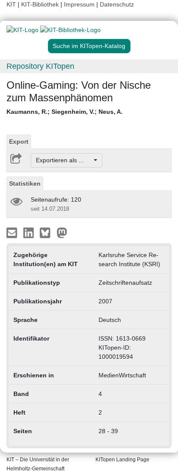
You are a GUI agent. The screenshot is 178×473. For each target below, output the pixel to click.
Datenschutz (117, 4)
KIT (11, 4)
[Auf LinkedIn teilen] (29, 232)
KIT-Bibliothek (40, 4)
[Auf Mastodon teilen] (62, 232)
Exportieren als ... (64, 160)
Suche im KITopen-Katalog (89, 45)
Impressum (79, 4)
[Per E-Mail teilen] (12, 232)
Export (19, 141)
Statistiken (25, 183)
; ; (64, 111)
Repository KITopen (40, 66)
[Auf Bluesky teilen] (47, 232)
